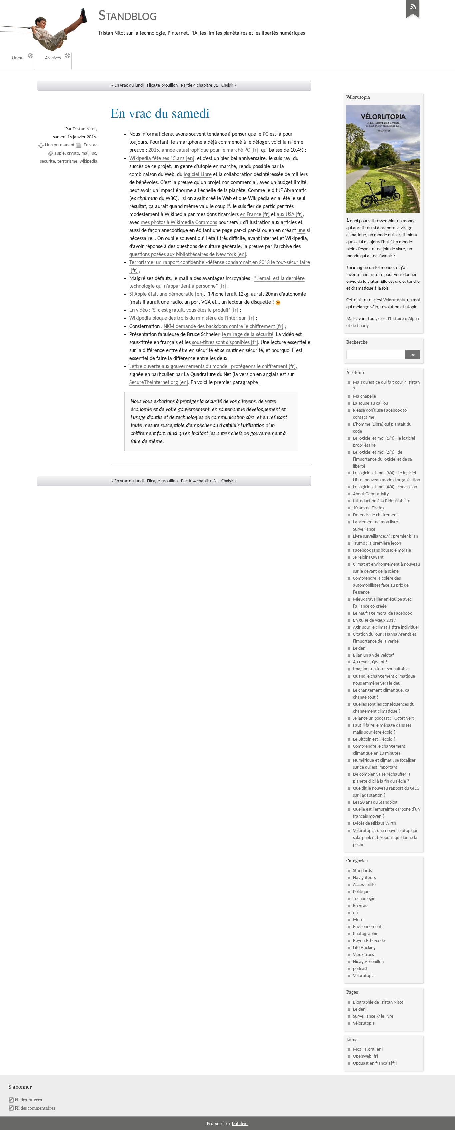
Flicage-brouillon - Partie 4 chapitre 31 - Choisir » (192, 85)
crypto (73, 153)
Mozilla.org (363, 1049)
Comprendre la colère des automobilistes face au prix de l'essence (381, 585)
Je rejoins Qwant (368, 557)
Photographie (365, 933)
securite (47, 161)
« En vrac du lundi (127, 85)
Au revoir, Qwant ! (370, 662)
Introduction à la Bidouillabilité (381, 501)
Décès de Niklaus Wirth (374, 823)
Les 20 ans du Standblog (375, 802)
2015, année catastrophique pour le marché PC (199, 150)
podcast (360, 968)
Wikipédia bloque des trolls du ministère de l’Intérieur (187, 318)
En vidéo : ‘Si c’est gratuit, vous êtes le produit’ (179, 310)
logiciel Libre (198, 174)
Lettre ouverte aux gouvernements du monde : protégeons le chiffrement (208, 366)
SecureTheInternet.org (153, 382)
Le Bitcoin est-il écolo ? (374, 739)
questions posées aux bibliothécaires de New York (182, 254)
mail (85, 153)
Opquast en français (371, 1063)
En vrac (90, 145)
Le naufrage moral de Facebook (382, 613)
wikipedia (88, 161)
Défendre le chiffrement (375, 515)
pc (94, 153)
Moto (358, 919)
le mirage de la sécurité (247, 334)
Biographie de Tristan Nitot (378, 1002)
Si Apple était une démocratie (161, 294)
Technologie (364, 898)
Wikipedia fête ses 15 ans (156, 158)
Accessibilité (364, 884)
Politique (361, 891)
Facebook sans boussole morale (382, 550)
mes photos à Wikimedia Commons (179, 222)
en (355, 912)
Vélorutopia (394, 300)
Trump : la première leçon (377, 543)
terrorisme (67, 161)
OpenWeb (362, 1056)
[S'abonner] (413, 18)
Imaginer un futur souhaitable (381, 669)
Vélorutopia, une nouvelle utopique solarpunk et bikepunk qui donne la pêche (385, 837)
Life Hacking (364, 947)
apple (59, 153)
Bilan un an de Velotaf (373, 655)
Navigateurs (364, 877)
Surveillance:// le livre (373, 1016)
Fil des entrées (28, 1100)
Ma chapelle (364, 396)
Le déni (359, 648)
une (301, 230)
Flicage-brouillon (368, 961)
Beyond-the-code (369, 940)
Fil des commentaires (35, 1108)
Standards (362, 870)
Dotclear (240, 1123)
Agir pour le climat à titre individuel (386, 627)
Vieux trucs (363, 954)
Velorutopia (364, 975)
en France (250, 214)
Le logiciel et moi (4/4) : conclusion (385, 487)
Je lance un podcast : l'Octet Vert (383, 718)
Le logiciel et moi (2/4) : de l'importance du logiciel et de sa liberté (382, 459)
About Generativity (371, 494)
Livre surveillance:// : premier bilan (385, 536)
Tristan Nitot (84, 129)
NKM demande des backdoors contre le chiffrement (219, 326)
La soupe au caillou (370, 403)
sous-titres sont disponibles (221, 342)
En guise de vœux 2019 (374, 620)
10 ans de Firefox (368, 508)
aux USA (285, 214)
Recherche (357, 342)
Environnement (367, 926)
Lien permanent (60, 145)
